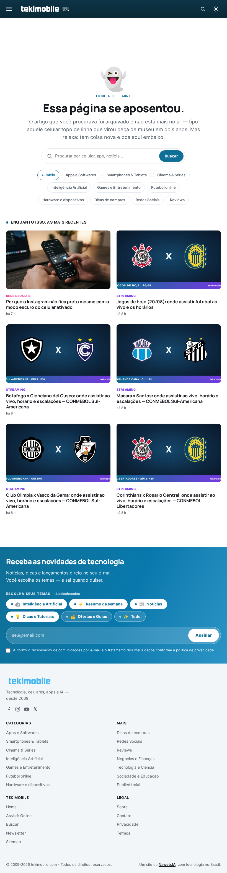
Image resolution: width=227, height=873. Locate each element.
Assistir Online (19, 815)
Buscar (171, 156)
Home (11, 806)
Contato (124, 815)
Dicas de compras (109, 200)
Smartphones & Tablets (127, 175)
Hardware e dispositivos (63, 200)
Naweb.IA (167, 864)
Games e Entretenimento (119, 187)
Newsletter (16, 833)
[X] (35, 709)
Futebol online (163, 187)
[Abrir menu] (9, 8)
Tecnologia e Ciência (135, 767)
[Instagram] (17, 709)
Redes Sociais (147, 200)
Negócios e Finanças (135, 758)
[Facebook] (9, 709)
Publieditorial (128, 784)
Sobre (122, 806)
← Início (48, 175)
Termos (123, 833)
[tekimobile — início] (44, 8)
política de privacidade (195, 650)
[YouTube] (26, 709)
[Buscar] (202, 9)
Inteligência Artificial (69, 187)
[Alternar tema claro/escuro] (215, 9)
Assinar (203, 635)
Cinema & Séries (171, 175)
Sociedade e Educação (138, 776)
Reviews (177, 200)
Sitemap (13, 841)
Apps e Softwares (81, 175)
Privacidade (127, 824)
